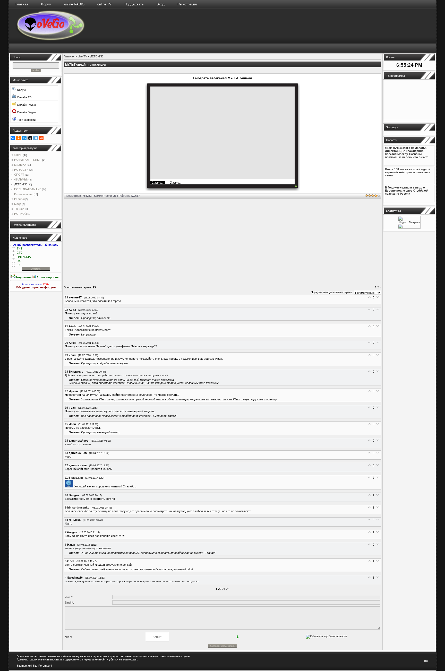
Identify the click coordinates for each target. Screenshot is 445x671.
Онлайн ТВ (23, 97)
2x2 (19, 260)
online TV (104, 4)
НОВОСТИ (21, 169)
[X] (30, 138)
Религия (19, 199)
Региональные (23, 194)
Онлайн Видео (26, 112)
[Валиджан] (69, 486)
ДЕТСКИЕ (20, 184)
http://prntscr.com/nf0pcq (136, 394)
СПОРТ (19, 174)
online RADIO (74, 4)
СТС (20, 252)
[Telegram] (35, 138)
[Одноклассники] (18, 138)
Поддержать (134, 4)
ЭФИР (18, 155)
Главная (21, 4)
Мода (17, 203)
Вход (161, 4)
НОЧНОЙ (20, 213)
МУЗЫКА (20, 164)
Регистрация (187, 4)
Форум (46, 4)
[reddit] (41, 138)
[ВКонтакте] (13, 138)
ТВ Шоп (19, 208)
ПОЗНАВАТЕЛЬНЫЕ (27, 189)
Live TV (82, 56)
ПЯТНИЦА (24, 256)
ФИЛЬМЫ (20, 179)
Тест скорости (26, 119)
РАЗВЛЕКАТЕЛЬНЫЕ (27, 159)
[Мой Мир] (24, 138)
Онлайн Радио (26, 104)
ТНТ (19, 248)
